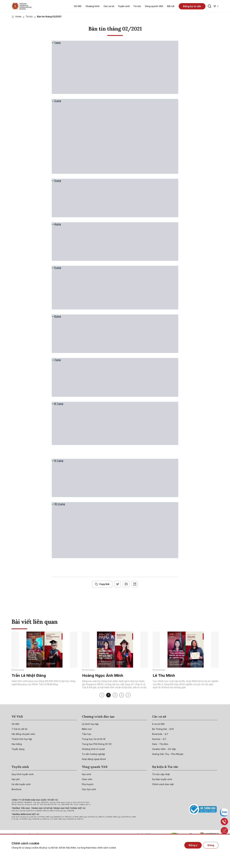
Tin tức (29, 16)
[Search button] (209, 6)
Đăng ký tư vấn (192, 6)
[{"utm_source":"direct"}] (22, 6)
